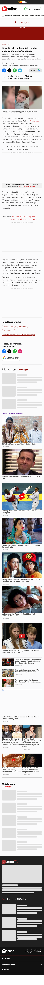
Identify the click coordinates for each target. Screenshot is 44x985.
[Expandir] (41, 970)
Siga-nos (34, 70)
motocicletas (8, 330)
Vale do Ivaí (24, 15)
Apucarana (8, 15)
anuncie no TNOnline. (27, 186)
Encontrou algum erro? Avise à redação (18, 335)
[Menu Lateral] (3, 16)
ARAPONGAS (22, 326)
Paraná (32, 15)
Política (37, 15)
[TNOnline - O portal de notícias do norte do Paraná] (9, 9)
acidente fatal (9, 326)
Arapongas (16, 15)
